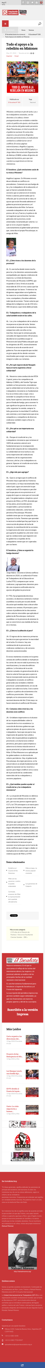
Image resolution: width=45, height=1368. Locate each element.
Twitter (32, 2)
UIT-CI (41, 2)
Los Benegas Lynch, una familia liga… (14, 1072)
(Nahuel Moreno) (7, 1226)
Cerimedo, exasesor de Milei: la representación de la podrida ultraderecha (14, 897)
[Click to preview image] (22, 77)
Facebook (23, 2)
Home (23, 30)
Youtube (36, 2)
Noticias (31, 30)
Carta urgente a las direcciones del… (14, 1037)
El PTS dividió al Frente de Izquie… (13, 1090)
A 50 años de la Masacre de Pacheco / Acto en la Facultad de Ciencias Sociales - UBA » (22, 934)
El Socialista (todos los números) (15, 34)
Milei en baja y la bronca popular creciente (31, 870)
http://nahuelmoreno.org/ (22, 1271)
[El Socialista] (22, 960)
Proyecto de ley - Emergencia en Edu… (14, 1055)
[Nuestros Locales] (22, 1156)
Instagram (28, 2)
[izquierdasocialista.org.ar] (22, 12)
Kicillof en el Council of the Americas (13, 870)
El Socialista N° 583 (35, 34)
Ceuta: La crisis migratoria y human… (12, 1108)
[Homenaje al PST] (22, 1124)
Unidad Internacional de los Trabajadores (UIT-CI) (21, 1295)
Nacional (33, 102)
